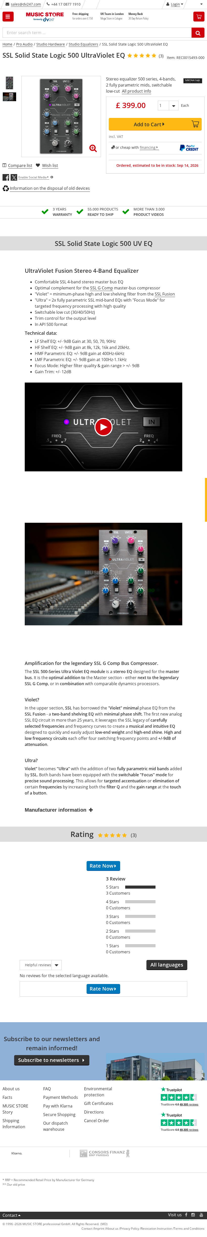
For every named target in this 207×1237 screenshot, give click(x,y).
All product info (136, 91)
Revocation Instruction (156, 1228)
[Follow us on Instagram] (193, 1215)
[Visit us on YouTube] (201, 1215)
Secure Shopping (59, 1114)
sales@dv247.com (26, 4)
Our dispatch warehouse (55, 1126)
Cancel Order (96, 1120)
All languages (166, 964)
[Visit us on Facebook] (186, 1215)
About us (11, 1089)
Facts (7, 1097)
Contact (10, 1215)
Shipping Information (14, 1123)
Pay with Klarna (57, 1106)
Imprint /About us (106, 1228)
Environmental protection (98, 1092)
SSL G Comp (101, 288)
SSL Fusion (165, 294)
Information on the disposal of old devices (50, 188)
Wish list (50, 165)
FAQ (47, 1089)
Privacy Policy (129, 1228)
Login (175, 4)
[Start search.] (198, 33)
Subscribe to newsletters (48, 1060)
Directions (94, 1112)
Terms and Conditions (189, 1228)
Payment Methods (60, 1097)
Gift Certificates (98, 1103)
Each (185, 105)
